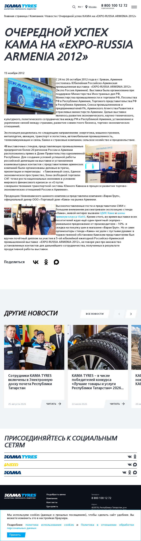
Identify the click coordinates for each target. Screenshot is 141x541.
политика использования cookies (50, 524)
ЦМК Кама (107, 213)
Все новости (95, 313)
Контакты (51, 502)
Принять (15, 534)
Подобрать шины (56, 494)
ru (79, 7)
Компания (51, 498)
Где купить (52, 506)
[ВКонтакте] (36, 262)
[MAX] (56, 262)
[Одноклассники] (46, 262)
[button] (131, 314)
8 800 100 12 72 (114, 5)
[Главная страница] (20, 7)
